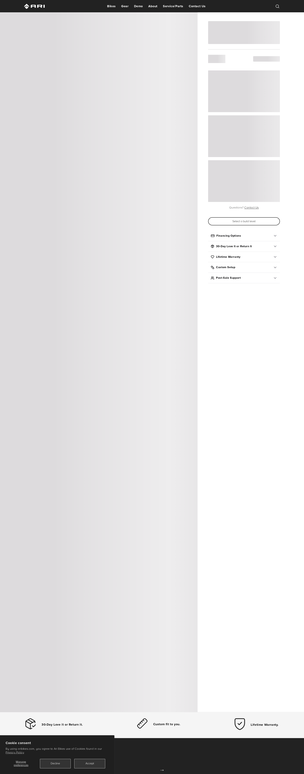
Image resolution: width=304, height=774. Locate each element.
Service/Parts (173, 6)
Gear (124, 6)
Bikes (111, 6)
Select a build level (244, 221)
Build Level (216, 59)
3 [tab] (103, 704)
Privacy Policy (15, 752)
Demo (138, 6)
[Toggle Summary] (254, 286)
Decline (55, 763)
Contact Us (197, 6)
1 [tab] (94, 704)
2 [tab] (99, 704)
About (152, 6)
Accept (90, 763)
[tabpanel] (99, 362)
